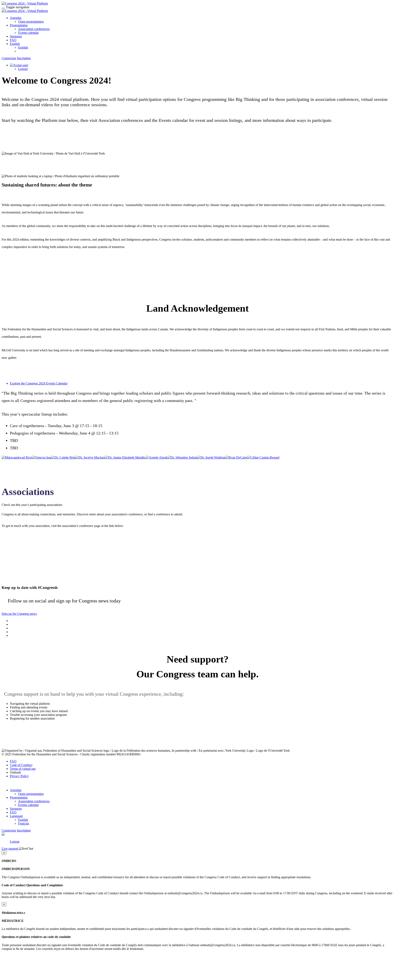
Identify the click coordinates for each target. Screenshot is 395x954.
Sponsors (16, 36)
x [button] (4, 852)
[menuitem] (201, 792)
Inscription (24, 58)
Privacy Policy (19, 776)
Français (23, 823)
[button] (11, 139)
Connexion (9, 58)
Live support (10, 848)
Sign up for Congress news (19, 613)
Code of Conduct (21, 765)
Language (16, 816)
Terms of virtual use (23, 768)
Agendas (15, 18)
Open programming (31, 21)
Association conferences (34, 29)
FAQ (13, 40)
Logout (23, 69)
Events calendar (28, 32)
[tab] (201, 383)
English (15, 43)
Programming (19, 25)
